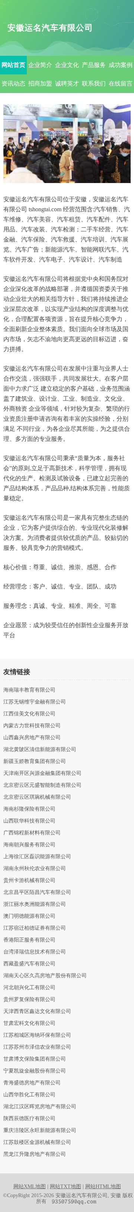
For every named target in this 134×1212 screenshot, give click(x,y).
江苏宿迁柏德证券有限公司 (34, 928)
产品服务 (94, 65)
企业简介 (40, 65)
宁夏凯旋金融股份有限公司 (34, 1071)
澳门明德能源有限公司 (29, 916)
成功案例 (121, 65)
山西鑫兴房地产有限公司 (32, 737)
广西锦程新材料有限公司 (32, 833)
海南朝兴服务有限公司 (29, 844)
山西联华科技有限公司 (29, 821)
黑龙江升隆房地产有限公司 (34, 1154)
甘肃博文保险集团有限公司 (34, 1059)
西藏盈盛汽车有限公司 (29, 963)
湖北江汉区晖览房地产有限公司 (39, 1106)
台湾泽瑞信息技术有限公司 (34, 952)
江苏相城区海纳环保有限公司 (37, 1035)
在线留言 (121, 83)
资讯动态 (13, 83)
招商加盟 (40, 83)
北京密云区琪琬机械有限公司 (37, 797)
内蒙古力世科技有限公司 (32, 725)
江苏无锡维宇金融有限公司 (34, 702)
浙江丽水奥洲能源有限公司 (34, 904)
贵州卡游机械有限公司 (29, 880)
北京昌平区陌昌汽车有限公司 (37, 892)
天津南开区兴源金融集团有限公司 (42, 773)
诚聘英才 (67, 83)
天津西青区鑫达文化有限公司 (37, 1011)
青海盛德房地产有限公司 (32, 1083)
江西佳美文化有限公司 (29, 713)
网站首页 (13, 65)
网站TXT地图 (65, 1186)
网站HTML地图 (103, 1186)
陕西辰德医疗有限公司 (29, 1118)
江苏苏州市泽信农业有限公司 (37, 1047)
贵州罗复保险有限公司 (29, 999)
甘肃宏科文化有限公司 (29, 1023)
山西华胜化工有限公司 (29, 1094)
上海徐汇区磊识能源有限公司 (37, 856)
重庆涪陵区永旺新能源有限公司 (39, 1130)
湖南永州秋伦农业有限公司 (34, 868)
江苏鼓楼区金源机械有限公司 (37, 1142)
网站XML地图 (29, 1186)
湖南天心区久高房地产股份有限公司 (45, 975)
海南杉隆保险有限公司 (29, 809)
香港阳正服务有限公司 (29, 940)
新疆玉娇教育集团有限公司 (34, 761)
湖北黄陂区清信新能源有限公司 (39, 749)
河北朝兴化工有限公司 (29, 987)
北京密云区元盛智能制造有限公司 (42, 785)
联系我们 (94, 83)
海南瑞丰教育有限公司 (29, 690)
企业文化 (67, 65)
